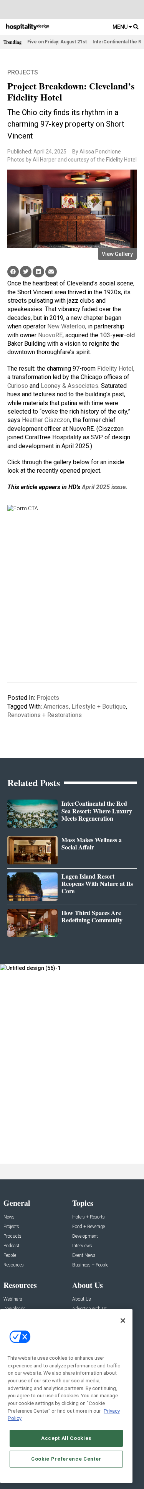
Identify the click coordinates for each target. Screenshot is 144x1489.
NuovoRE (50, 335)
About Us (81, 1299)
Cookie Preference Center (66, 1459)
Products (12, 1236)
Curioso (17, 385)
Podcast (11, 1245)
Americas (56, 706)
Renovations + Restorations (44, 715)
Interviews (82, 1245)
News (9, 1217)
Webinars (12, 1299)
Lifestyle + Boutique (98, 706)
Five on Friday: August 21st (57, 42)
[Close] (122, 1320)
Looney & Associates (69, 385)
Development (85, 1236)
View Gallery (117, 254)
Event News (84, 1255)
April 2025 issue (104, 487)
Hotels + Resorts (88, 1217)
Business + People (90, 1265)
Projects (22, 72)
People (9, 1255)
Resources (13, 1265)
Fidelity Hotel (115, 368)
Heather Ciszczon (46, 420)
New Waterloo (66, 326)
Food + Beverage (88, 1226)
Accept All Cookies (66, 1438)
